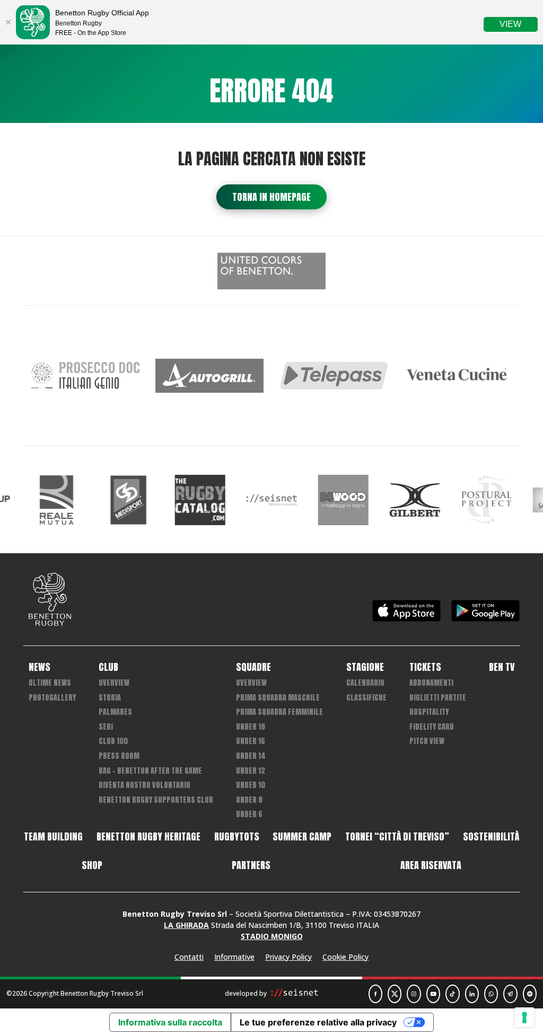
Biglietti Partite (437, 698)
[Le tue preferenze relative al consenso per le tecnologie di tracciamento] (524, 1017)
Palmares (115, 712)
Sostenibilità (491, 836)
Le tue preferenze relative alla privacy (318, 1022)
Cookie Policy (345, 957)
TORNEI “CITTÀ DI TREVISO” (397, 836)
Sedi (106, 727)
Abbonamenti (431, 683)
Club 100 (113, 741)
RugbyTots (236, 836)
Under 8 (249, 800)
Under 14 (251, 756)
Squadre (253, 667)
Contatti (189, 957)
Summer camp (302, 836)
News (39, 667)
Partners (251, 865)
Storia (110, 698)
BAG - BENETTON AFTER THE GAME (150, 771)
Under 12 (250, 771)
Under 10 (250, 785)
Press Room (119, 756)
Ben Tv (501, 667)
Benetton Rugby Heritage (148, 836)
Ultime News (50, 683)
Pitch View (426, 741)
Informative (234, 957)
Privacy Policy (288, 957)
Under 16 (250, 741)
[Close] (8, 22)
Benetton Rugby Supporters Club (156, 800)
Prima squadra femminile (279, 712)
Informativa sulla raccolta (170, 1022)
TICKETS (425, 667)
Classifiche (366, 698)
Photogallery (52, 698)
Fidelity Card (431, 727)
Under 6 (249, 814)
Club (108, 667)
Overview (114, 683)
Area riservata (430, 865)
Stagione (365, 667)
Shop (92, 865)
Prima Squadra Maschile (278, 698)
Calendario (365, 683)
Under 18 (250, 727)
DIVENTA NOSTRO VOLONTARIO (144, 785)
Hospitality (429, 712)
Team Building (53, 836)
